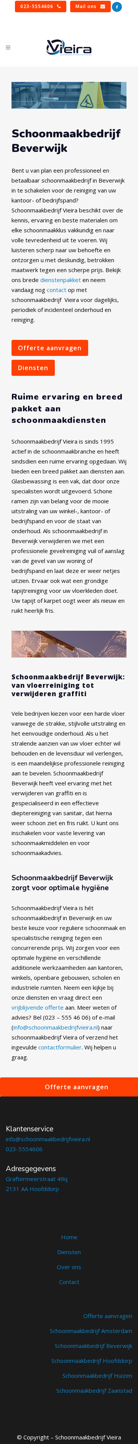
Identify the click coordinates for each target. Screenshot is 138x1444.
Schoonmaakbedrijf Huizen (97, 1375)
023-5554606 (36, 6)
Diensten (33, 368)
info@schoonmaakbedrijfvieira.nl (55, 1027)
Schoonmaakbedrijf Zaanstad (94, 1390)
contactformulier (60, 1047)
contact (56, 290)
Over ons (69, 1267)
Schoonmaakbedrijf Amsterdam (91, 1331)
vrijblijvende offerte (38, 1007)
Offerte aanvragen (50, 348)
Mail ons (86, 6)
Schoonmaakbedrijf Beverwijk (93, 1345)
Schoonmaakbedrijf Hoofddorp (91, 1360)
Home (69, 1237)
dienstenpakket (60, 280)
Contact (69, 1282)
